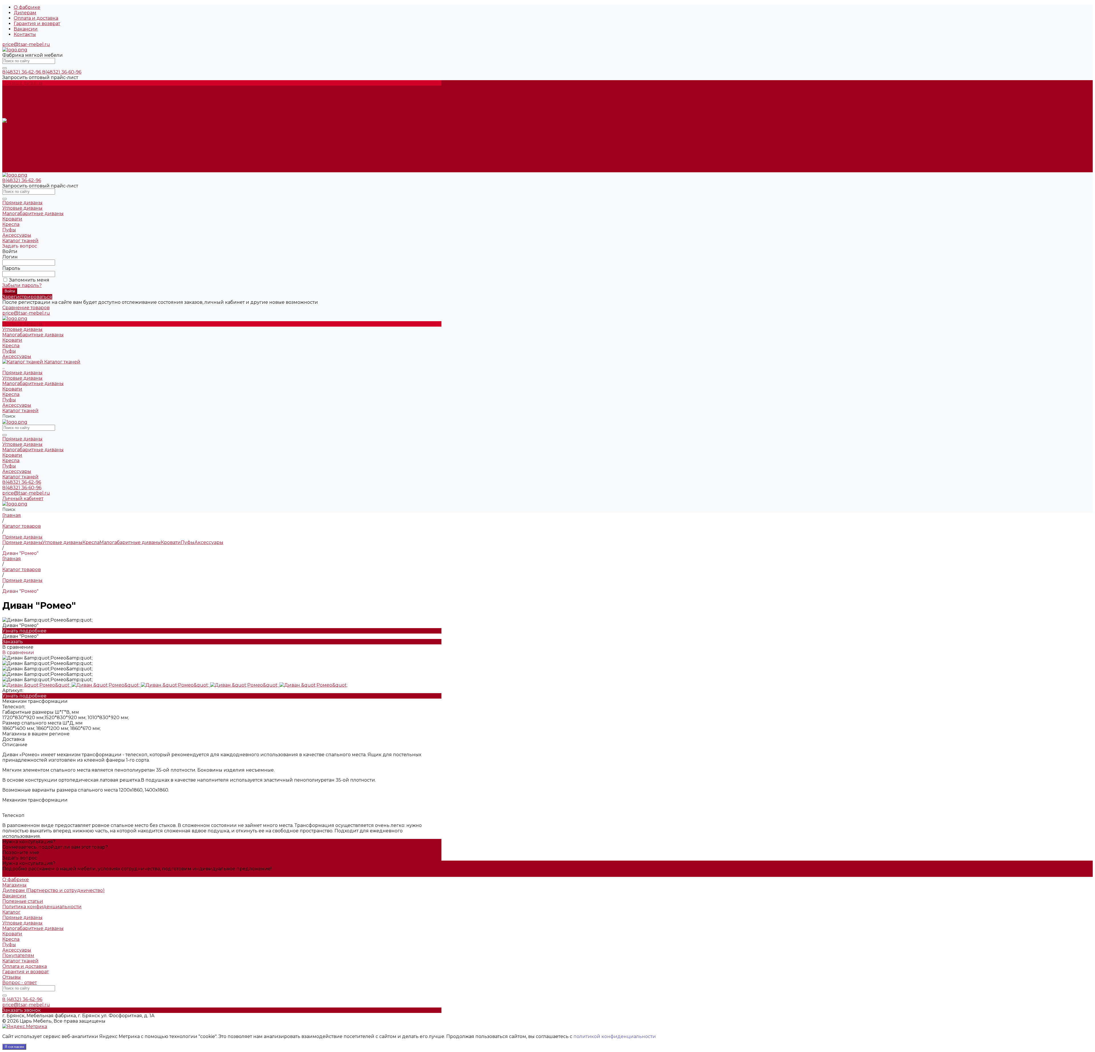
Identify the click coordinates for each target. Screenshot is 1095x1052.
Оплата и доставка (36, 18)
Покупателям (18, 955)
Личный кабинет (22, 498)
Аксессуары (16, 164)
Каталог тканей (20, 169)
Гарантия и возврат (37, 23)
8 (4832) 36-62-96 (22, 999)
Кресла (10, 153)
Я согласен (14, 1047)
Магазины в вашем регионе (36, 734)
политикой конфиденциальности (614, 1036)
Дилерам (25, 12)
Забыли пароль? (22, 285)
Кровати (12, 148)
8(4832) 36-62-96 (22, 72)
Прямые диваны (22, 131)
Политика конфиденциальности (42, 906)
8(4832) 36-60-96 (61, 72)
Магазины (14, 885)
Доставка (13, 739)
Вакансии (26, 29)
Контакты (25, 34)
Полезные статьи (22, 901)
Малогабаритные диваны (33, 142)
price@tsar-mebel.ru (26, 44)
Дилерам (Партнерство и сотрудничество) (53, 890)
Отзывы (11, 977)
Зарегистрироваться (27, 297)
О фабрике (27, 7)
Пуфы (9, 158)
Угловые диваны (22, 137)
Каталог (11, 912)
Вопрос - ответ (19, 982)
